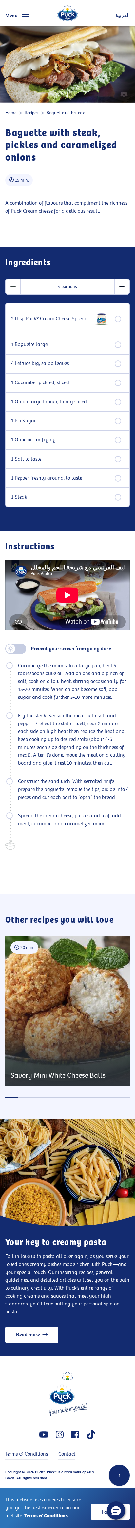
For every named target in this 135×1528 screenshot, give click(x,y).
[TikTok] (91, 1434)
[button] (116, 1510)
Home (10, 113)
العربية (122, 16)
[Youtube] (44, 1434)
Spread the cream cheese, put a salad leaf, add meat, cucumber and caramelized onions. (69, 820)
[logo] (67, 13)
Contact (66, 1454)
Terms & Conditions (46, 1516)
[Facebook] (75, 1434)
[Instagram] (59, 1434)
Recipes (31, 113)
